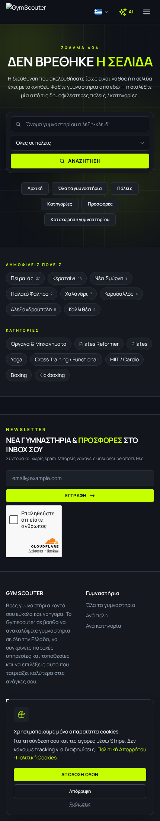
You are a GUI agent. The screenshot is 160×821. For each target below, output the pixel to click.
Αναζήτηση (84, 160)
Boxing (19, 374)
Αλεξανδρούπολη (33, 309)
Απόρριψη (80, 791)
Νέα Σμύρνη (111, 278)
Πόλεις (124, 188)
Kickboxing (52, 374)
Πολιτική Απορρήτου (121, 749)
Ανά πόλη (97, 615)
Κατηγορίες (59, 204)
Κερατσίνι (67, 278)
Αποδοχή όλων (80, 774)
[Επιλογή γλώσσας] (101, 11)
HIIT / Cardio (124, 359)
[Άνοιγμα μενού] (146, 11)
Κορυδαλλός (121, 293)
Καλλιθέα (82, 309)
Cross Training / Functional (66, 359)
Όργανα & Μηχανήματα (39, 343)
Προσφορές (100, 204)
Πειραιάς (25, 278)
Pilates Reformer (99, 343)
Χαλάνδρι (78, 293)
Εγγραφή (75, 495)
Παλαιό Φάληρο (31, 293)
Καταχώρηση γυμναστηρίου (80, 219)
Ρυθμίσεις (80, 804)
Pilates (139, 343)
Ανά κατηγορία (103, 625)
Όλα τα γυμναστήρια (80, 188)
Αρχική (35, 188)
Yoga (16, 359)
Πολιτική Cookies (36, 757)
